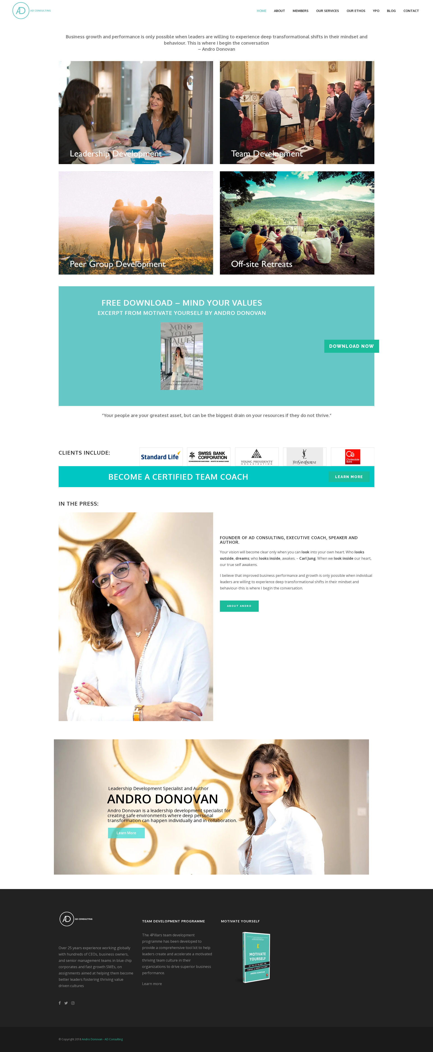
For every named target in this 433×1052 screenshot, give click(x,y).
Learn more (152, 983)
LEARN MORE (349, 476)
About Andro (239, 606)
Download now (351, 346)
